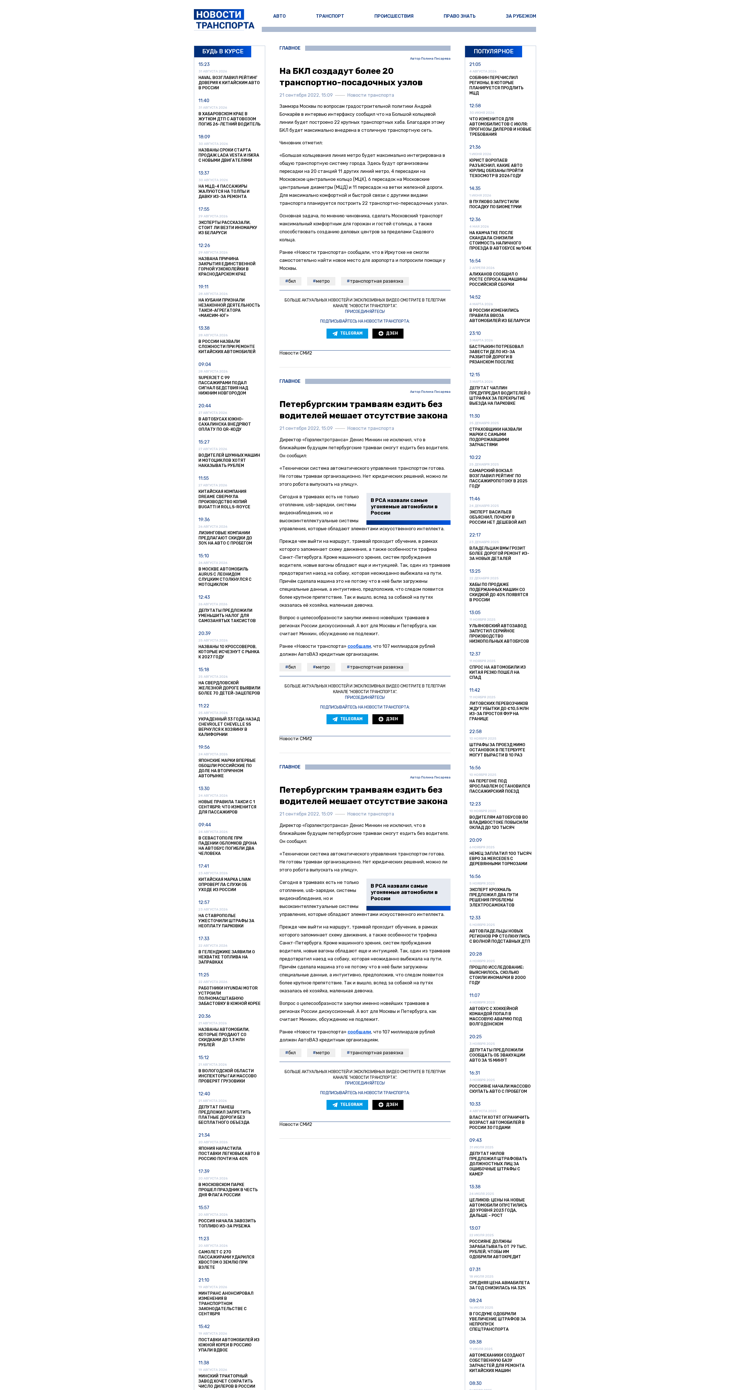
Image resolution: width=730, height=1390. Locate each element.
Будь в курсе (223, 51)
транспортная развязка (376, 281)
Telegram (351, 333)
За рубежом (521, 16)
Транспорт (330, 16)
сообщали (359, 646)
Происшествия (393, 16)
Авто (279, 16)
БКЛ (292, 281)
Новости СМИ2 (295, 353)
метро (323, 281)
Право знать (460, 16)
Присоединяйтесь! (365, 311)
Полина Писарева (436, 58)
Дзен (392, 333)
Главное (290, 48)
